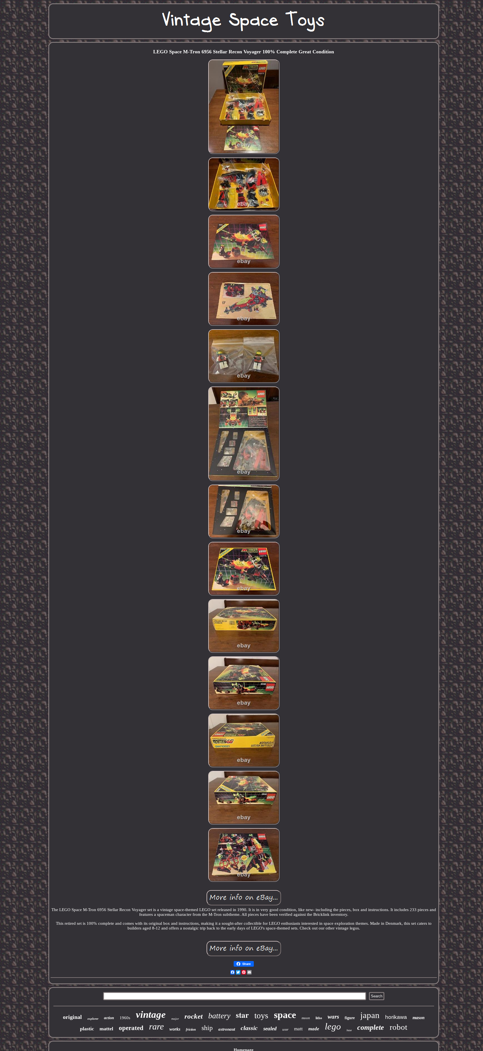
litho (319, 1018)
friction (191, 1029)
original (72, 1017)
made (313, 1028)
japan (370, 1015)
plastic (87, 1028)
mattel (106, 1028)
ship (207, 1027)
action (109, 1018)
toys (261, 1015)
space (285, 1015)
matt (298, 1028)
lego (333, 1026)
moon (306, 1018)
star (242, 1014)
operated (131, 1027)
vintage (151, 1014)
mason (419, 1017)
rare (156, 1026)
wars (333, 1016)
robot (398, 1027)
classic (249, 1027)
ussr (285, 1029)
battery (219, 1015)
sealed (270, 1028)
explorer (92, 1018)
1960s (125, 1018)
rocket (193, 1016)
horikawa (396, 1017)
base (349, 1030)
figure (350, 1018)
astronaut (226, 1029)
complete (370, 1027)
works (174, 1029)
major (175, 1018)
